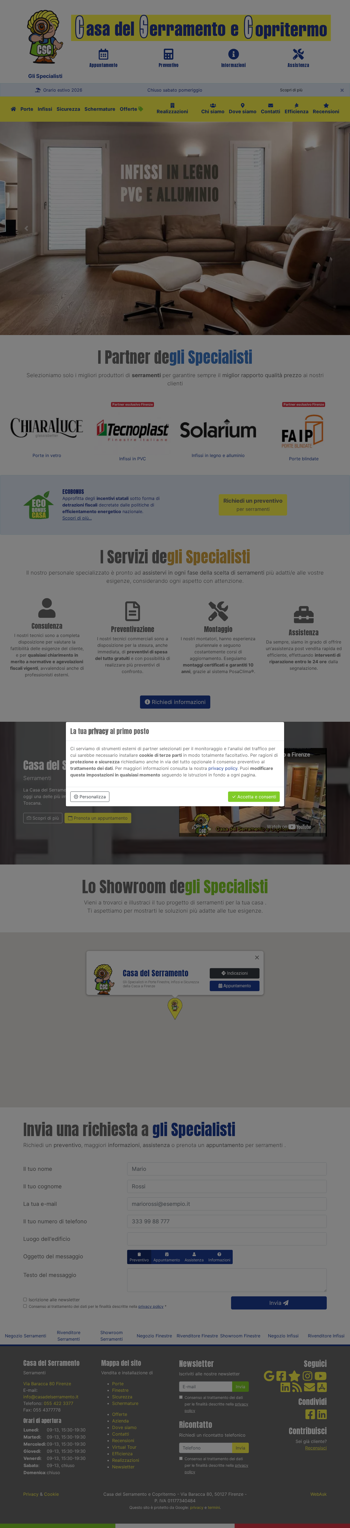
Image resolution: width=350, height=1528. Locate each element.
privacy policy (222, 768)
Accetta (256, 796)
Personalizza (92, 796)
